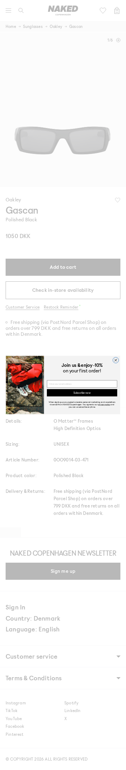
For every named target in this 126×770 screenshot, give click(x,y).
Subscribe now (82, 392)
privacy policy (104, 404)
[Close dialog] (116, 360)
